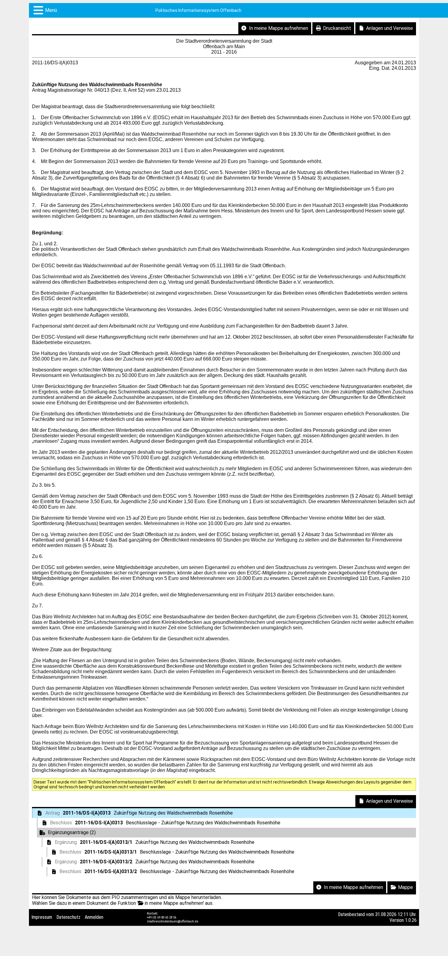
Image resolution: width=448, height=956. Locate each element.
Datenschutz (68, 917)
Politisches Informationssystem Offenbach (198, 10)
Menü (51, 10)
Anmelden (94, 917)
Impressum (41, 917)
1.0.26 (411, 920)
